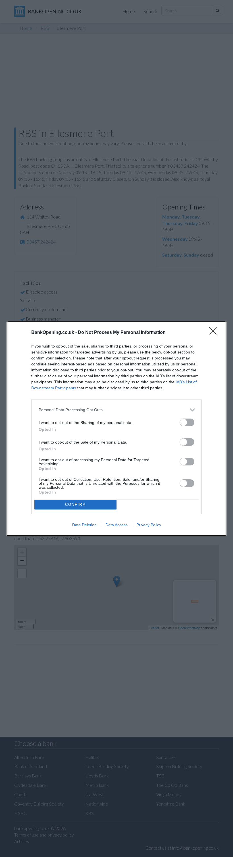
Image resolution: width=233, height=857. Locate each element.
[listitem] (116, 410)
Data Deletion (84, 525)
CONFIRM (75, 504)
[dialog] (116, 429)
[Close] (214, 332)
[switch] (187, 422)
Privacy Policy (148, 525)
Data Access (116, 525)
